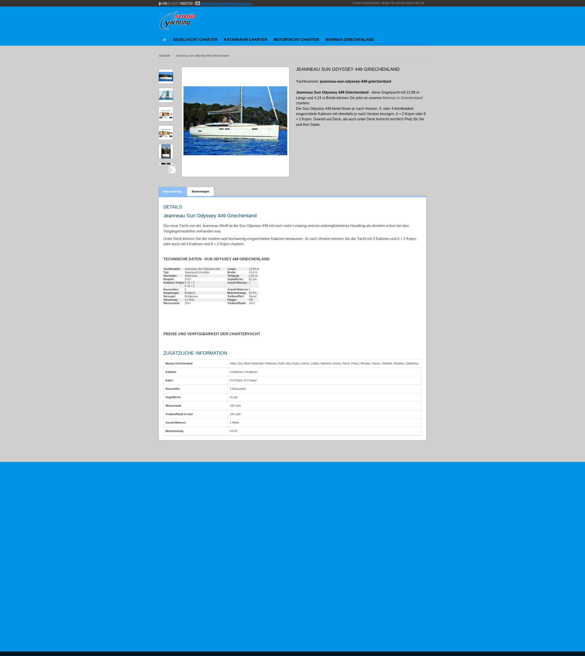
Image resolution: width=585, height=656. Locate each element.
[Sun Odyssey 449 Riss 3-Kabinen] (166, 114)
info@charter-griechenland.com (226, 3)
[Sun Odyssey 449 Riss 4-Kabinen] (166, 133)
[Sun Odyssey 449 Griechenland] (166, 76)
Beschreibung (172, 191)
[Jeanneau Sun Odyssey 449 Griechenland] (166, 95)
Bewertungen (200, 191)
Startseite (164, 55)
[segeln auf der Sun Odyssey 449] (166, 151)
